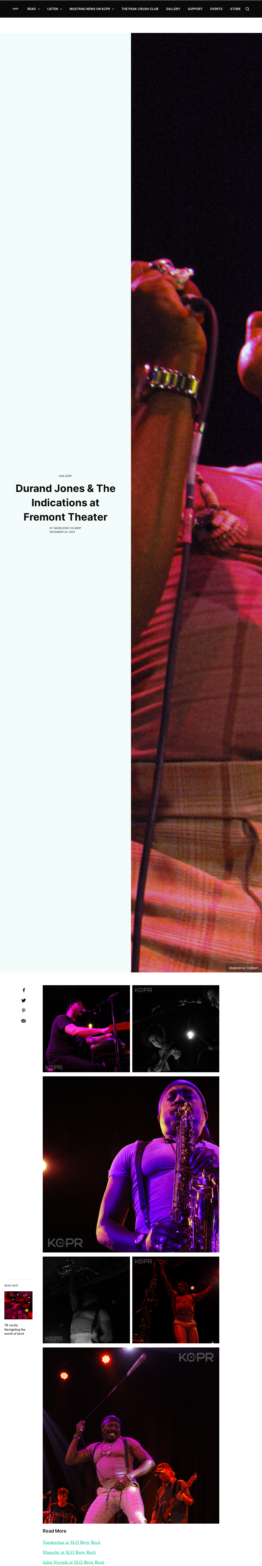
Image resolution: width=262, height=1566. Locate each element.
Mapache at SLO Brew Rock (69, 1552)
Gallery (65, 476)
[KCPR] (15, 9)
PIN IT (86, 1031)
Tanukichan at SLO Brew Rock (72, 1542)
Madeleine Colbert (67, 527)
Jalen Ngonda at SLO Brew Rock (73, 1562)
